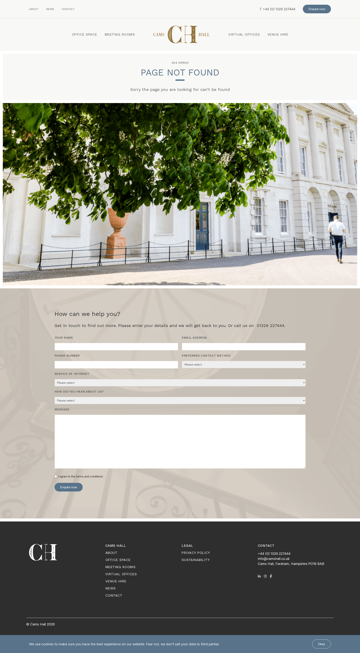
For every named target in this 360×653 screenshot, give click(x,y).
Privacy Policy (196, 553)
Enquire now (316, 9)
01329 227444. (271, 325)
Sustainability (196, 560)
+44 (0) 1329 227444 (279, 9)
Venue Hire (277, 34)
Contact (68, 8)
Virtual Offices (244, 34)
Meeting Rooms (120, 34)
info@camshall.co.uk (274, 559)
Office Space (84, 34)
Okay (321, 644)
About (34, 8)
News (50, 8)
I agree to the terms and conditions (80, 476)
